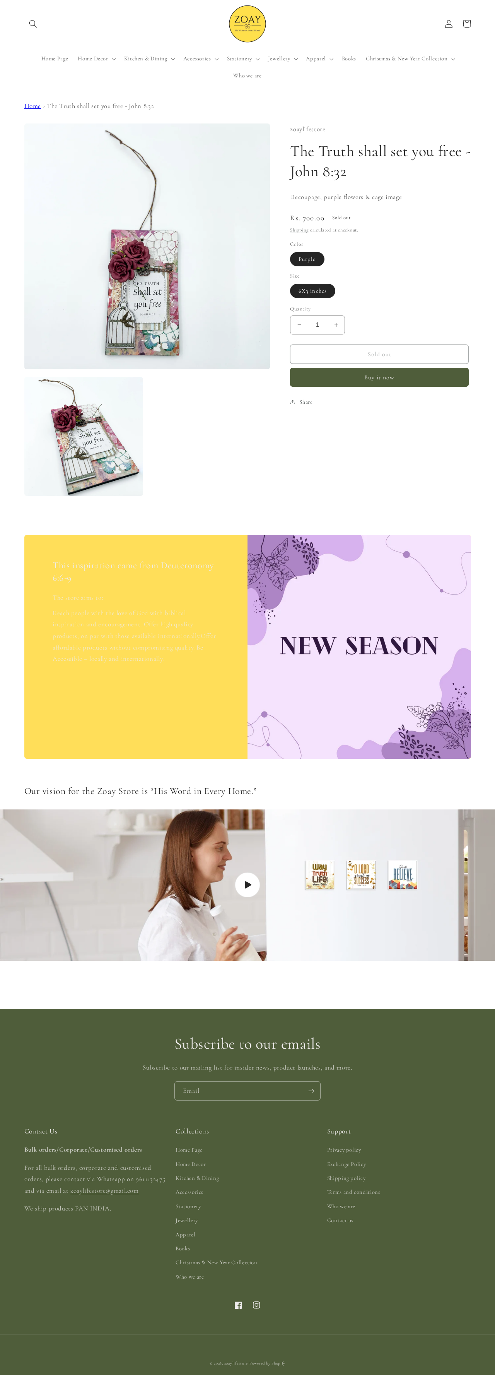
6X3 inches (313, 290)
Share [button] (305, 401)
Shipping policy (346, 1177)
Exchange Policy (346, 1164)
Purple (307, 258)
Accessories (189, 1191)
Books (183, 1248)
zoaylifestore (236, 1363)
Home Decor (191, 1164)
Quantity (300, 308)
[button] (33, 24)
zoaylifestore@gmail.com (104, 1190)
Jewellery (187, 1220)
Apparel (185, 1234)
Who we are (190, 1276)
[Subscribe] (311, 1090)
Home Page (189, 1149)
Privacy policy (344, 1149)
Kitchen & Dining (197, 1177)
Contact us (340, 1220)
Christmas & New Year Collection (217, 1262)
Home (32, 106)
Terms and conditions (354, 1191)
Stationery (188, 1206)
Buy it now (379, 377)
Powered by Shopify (267, 1363)
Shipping (299, 230)
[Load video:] (247, 885)
